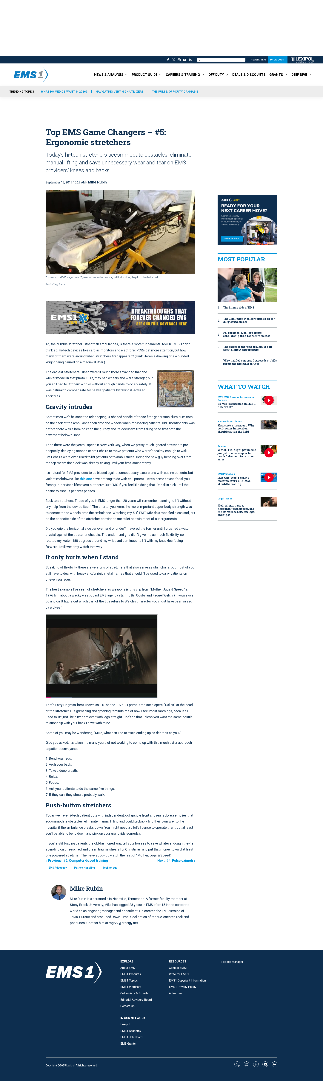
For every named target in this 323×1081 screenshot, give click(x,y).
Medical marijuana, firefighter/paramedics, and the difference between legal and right (236, 510)
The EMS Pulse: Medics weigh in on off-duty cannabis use (249, 320)
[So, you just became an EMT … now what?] (269, 400)
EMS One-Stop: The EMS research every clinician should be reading (234, 481)
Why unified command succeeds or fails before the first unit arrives (250, 362)
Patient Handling (84, 867)
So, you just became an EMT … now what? (237, 405)
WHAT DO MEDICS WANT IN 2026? (64, 91)
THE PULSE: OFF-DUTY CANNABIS (175, 91)
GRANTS (276, 75)
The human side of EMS (238, 307)
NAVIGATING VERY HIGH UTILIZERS (120, 91)
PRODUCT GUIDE (144, 75)
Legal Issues (225, 498)
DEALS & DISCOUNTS (249, 75)
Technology (109, 867)
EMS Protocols (226, 474)
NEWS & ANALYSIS (108, 75)
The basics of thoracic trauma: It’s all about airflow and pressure (247, 348)
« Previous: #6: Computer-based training (77, 860)
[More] (126, 74)
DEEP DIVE (299, 75)
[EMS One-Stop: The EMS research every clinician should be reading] (269, 477)
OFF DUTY (216, 75)
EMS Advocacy (57, 867)
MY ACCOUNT (278, 59)
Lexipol (70, 1065)
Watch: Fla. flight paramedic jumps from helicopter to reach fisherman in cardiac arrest (237, 454)
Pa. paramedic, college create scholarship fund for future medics (246, 334)
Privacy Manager (232, 962)
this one (86, 479)
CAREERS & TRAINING (183, 75)
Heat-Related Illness (230, 421)
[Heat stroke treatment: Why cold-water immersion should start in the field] (269, 425)
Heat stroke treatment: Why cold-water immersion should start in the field (236, 429)
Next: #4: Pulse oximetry (176, 860)
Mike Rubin (97, 182)
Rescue (222, 446)
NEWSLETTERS (258, 59)
